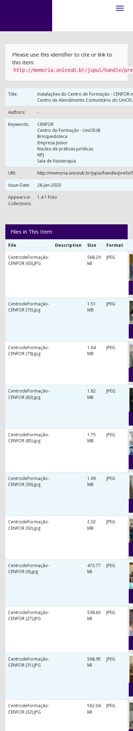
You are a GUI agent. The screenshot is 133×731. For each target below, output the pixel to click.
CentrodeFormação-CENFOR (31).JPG (28, 662)
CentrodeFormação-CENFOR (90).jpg (28, 481)
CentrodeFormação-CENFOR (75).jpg (28, 307)
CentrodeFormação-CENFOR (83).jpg (28, 394)
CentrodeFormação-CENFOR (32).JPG (28, 709)
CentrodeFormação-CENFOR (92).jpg (28, 525)
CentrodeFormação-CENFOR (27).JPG (28, 615)
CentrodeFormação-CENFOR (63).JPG (28, 260)
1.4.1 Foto (47, 197)
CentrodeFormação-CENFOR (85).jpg (28, 438)
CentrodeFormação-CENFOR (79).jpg (28, 351)
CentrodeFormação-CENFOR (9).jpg (28, 568)
